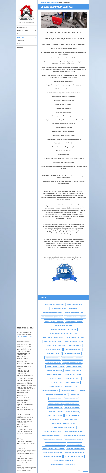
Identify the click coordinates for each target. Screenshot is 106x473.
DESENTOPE (20, 37)
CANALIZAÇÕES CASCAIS (55, 382)
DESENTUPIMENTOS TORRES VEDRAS (63, 427)
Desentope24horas (22, 27)
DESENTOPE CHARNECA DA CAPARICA (73, 390)
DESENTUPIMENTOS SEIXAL (52, 456)
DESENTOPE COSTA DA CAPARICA (56, 395)
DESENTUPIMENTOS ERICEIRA (74, 341)
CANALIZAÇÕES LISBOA (74, 304)
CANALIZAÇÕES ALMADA (54, 374)
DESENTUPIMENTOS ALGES (75, 448)
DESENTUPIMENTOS (22, 30)
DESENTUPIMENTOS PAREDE (53, 440)
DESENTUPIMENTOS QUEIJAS (55, 444)
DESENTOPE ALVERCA (71, 386)
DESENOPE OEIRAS (75, 395)
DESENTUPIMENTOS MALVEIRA (56, 345)
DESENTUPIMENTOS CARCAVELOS (74, 436)
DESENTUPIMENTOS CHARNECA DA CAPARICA (63, 403)
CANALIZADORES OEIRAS (53, 350)
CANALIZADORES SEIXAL (54, 370)
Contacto (19, 44)
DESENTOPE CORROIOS (55, 415)
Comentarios (20, 40)
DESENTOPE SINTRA (56, 399)
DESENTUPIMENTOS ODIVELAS (72, 358)
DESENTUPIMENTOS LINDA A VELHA (63, 423)
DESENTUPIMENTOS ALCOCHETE (75, 317)
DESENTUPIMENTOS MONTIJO (54, 304)
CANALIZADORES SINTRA (72, 378)
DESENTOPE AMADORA (56, 411)
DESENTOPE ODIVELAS (53, 362)
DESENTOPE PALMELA (54, 354)
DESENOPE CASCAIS (71, 399)
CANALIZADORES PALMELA (73, 350)
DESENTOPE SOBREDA (72, 407)
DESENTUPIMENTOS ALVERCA (52, 313)
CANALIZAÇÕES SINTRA (54, 378)
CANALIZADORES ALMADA (73, 374)
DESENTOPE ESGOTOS (55, 407)
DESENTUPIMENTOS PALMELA (63, 460)
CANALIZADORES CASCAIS (74, 321)
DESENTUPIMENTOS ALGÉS (63, 325)
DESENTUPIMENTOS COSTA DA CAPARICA (64, 464)
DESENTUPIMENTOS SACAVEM (74, 313)
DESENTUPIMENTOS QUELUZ (75, 337)
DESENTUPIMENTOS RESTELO (72, 362)
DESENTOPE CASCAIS (74, 444)
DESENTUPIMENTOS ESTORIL (51, 436)
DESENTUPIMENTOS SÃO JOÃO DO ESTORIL (63, 333)
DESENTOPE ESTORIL (72, 382)
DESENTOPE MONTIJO (52, 358)
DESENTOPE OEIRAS (56, 419)
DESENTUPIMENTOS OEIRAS (74, 440)
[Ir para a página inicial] (26, 11)
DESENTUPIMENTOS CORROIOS (74, 452)
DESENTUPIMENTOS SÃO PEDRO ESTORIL (63, 329)
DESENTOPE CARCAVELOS (50, 390)
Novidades (20, 47)
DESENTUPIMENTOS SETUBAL (74, 456)
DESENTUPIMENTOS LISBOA (53, 431)
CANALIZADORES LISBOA (58, 309)
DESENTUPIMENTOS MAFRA (55, 366)
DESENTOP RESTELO (75, 345)
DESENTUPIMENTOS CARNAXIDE (53, 448)
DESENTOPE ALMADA (72, 415)
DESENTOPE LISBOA (71, 419)
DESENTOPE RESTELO (74, 366)
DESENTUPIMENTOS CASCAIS (74, 431)
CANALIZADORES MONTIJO (72, 354)
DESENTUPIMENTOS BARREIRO (52, 317)
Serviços (19, 34)
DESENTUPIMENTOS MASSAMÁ (53, 337)
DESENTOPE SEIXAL (72, 411)
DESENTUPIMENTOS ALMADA (52, 452)
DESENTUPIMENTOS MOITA (54, 321)
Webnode (85, 471)
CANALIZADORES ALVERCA (73, 370)
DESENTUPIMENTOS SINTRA (53, 341)
